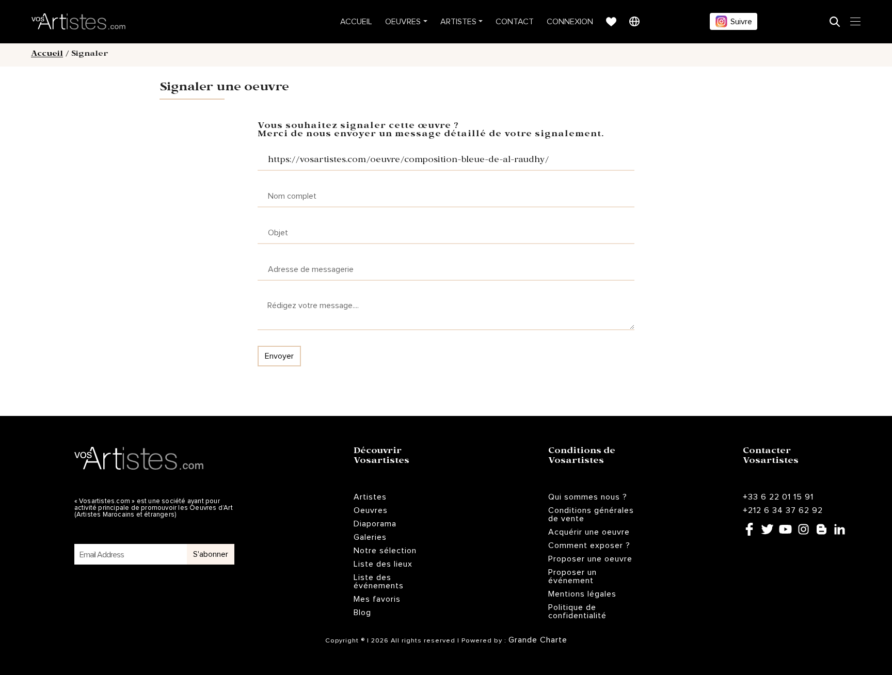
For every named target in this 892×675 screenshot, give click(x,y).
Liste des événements (379, 581)
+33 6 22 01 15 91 (778, 497)
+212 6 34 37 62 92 (783, 510)
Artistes (458, 22)
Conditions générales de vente (591, 514)
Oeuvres (403, 22)
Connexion (570, 22)
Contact (515, 22)
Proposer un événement (572, 576)
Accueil (356, 22)
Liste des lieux (383, 564)
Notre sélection (385, 551)
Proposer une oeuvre (590, 559)
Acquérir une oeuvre (589, 532)
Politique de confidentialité (577, 611)
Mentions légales (582, 594)
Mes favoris (377, 599)
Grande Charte (537, 640)
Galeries (370, 537)
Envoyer (279, 356)
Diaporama (375, 524)
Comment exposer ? (589, 545)
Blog (362, 612)
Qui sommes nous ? (587, 497)
